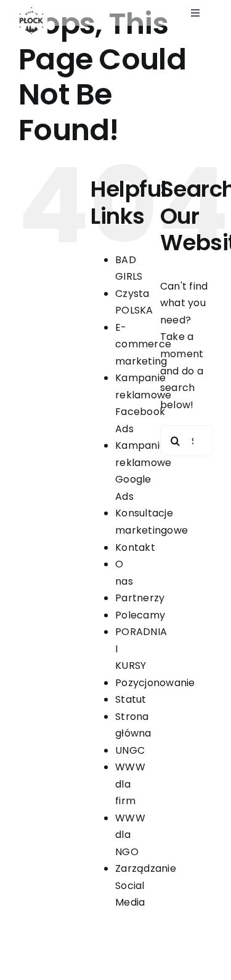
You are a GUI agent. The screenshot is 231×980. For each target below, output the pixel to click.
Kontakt (135, 547)
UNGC (130, 750)
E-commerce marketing (143, 344)
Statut (130, 699)
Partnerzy (139, 598)
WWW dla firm (130, 784)
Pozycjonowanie (155, 683)
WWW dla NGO (130, 835)
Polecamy (140, 615)
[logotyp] (31, 10)
